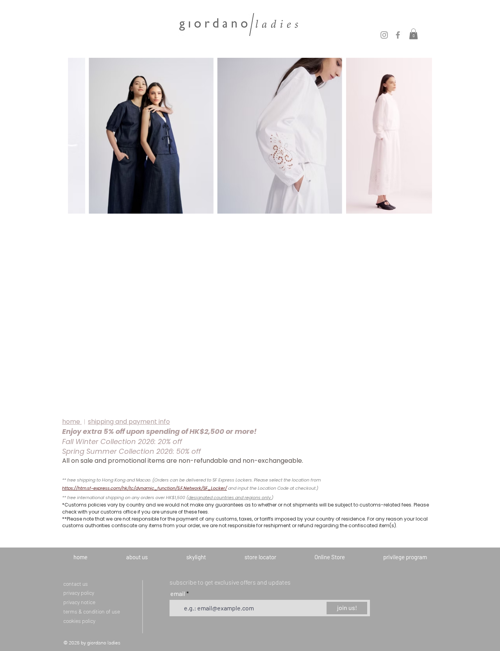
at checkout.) (304, 488)
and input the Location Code (259, 488)
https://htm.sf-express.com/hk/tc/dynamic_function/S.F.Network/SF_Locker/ (144, 488)
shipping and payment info (129, 421)
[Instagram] (384, 35)
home (72, 421)
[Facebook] (398, 35)
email (178, 593)
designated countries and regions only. (229, 497)
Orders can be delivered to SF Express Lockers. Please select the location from (237, 480)
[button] (413, 34)
